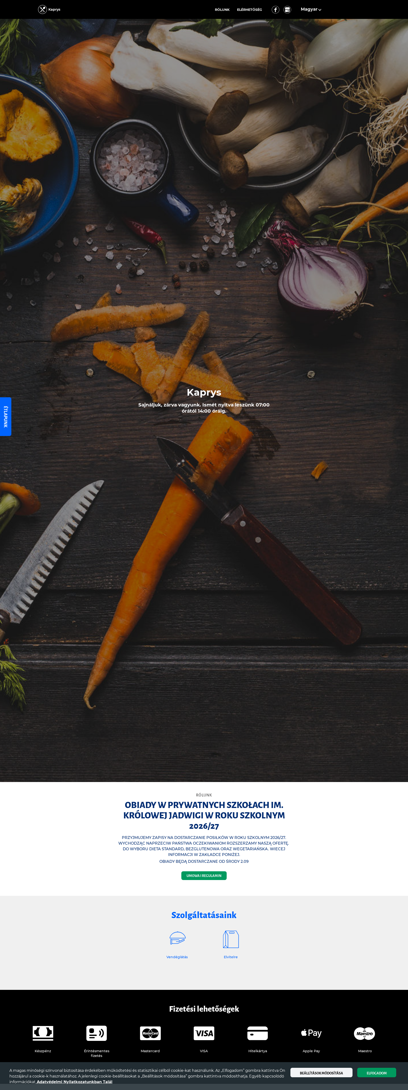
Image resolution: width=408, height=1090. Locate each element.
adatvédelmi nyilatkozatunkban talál (74, 1082)
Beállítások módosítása (321, 1073)
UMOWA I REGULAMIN (204, 876)
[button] (312, 9)
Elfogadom (377, 1073)
